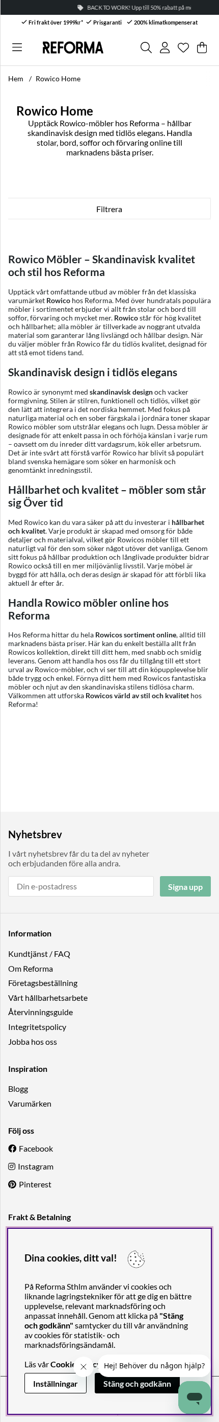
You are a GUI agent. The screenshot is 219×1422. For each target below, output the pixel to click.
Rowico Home (58, 78)
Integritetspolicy (37, 1026)
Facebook (36, 1148)
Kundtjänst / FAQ (39, 953)
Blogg (18, 1088)
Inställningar (55, 1383)
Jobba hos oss (32, 1041)
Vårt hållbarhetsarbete (48, 997)
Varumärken (29, 1103)
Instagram (35, 1166)
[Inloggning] (165, 47)
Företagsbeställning (42, 983)
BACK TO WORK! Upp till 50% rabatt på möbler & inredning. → (134, 7)
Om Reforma (30, 968)
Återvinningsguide (40, 1012)
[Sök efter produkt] (146, 47)
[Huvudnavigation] (17, 47)
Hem (15, 78)
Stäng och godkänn (137, 1383)
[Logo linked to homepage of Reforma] (73, 47)
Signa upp (185, 886)
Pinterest (35, 1184)
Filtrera (109, 209)
